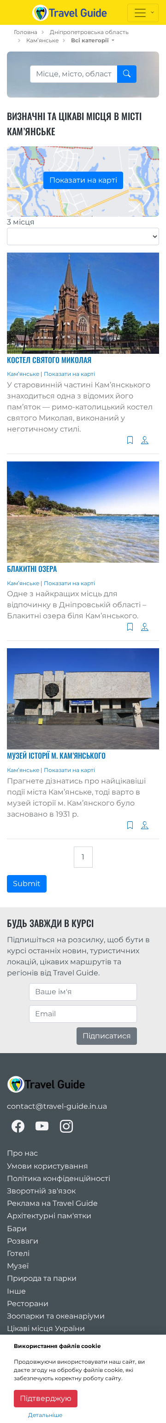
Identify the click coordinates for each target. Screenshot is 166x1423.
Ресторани (27, 1303)
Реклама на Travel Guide (52, 1203)
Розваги (22, 1241)
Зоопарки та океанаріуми (56, 1316)
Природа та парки (42, 1278)
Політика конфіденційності (58, 1178)
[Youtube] (42, 1126)
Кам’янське (42, 40)
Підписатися (107, 1035)
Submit (27, 883)
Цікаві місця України (46, 1328)
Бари (17, 1228)
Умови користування (47, 1166)
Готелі (18, 1253)
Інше (16, 1291)
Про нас (22, 1153)
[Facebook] (18, 1126)
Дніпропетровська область (89, 32)
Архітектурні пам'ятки (49, 1215)
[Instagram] (66, 1126)
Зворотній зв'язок (41, 1191)
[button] (92, 40)
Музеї (18, 1266)
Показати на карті (83, 180)
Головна (25, 32)
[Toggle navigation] (143, 13)
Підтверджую (45, 1398)
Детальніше (45, 1414)
